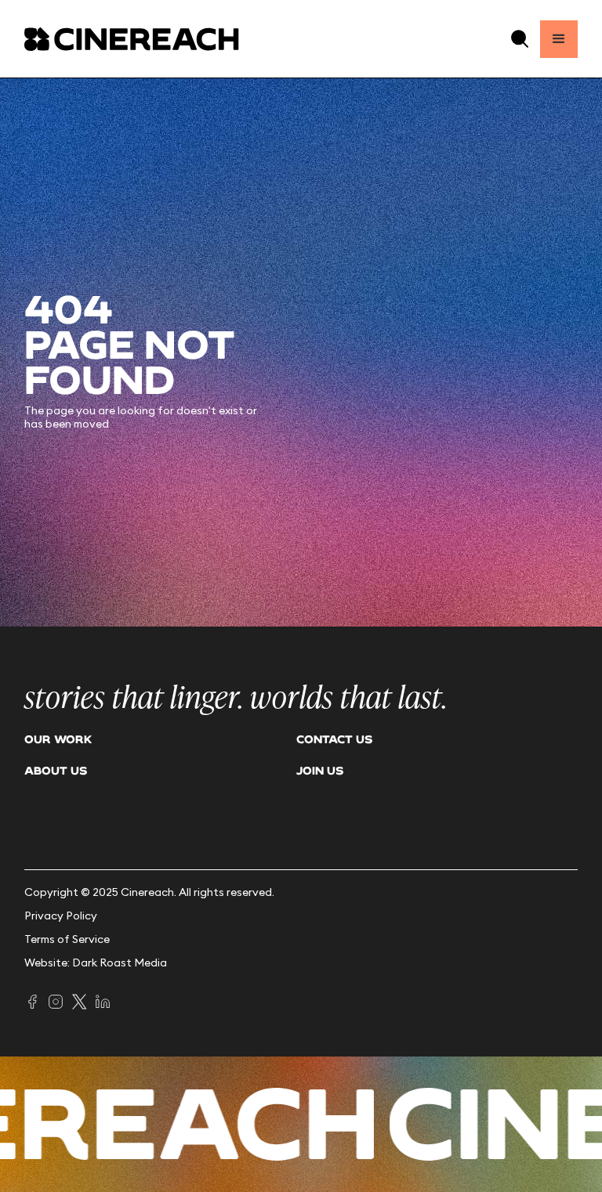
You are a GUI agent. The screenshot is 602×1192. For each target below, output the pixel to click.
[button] (519, 39)
